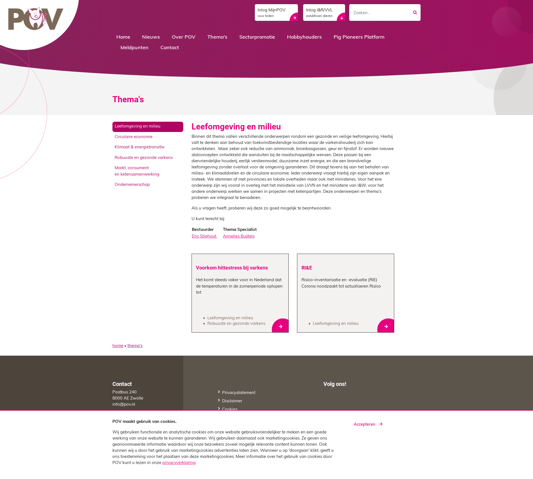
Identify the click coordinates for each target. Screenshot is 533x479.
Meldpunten (134, 48)
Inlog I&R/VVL (319, 13)
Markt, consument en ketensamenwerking (137, 171)
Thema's (217, 37)
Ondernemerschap (132, 185)
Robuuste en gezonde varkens (144, 158)
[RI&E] (345, 293)
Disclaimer (232, 401)
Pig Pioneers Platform (359, 37)
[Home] (41, 25)
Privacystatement (238, 393)
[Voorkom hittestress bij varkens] (240, 293)
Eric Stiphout (204, 236)
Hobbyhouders (304, 37)
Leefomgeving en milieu (137, 126)
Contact (169, 48)
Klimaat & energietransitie (139, 147)
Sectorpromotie (257, 37)
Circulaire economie (133, 137)
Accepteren (364, 425)
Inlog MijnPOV (271, 13)
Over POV (183, 37)
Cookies (229, 410)
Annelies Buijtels (239, 236)
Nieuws (151, 37)
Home (123, 37)
